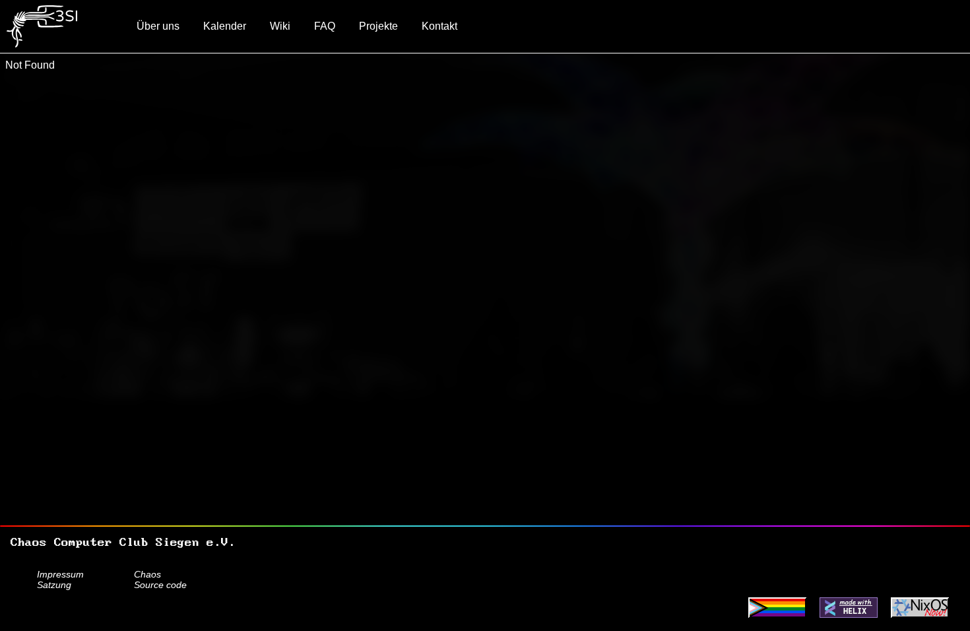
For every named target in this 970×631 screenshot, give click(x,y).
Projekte (378, 26)
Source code (160, 585)
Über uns (158, 26)
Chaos (147, 574)
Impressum (60, 574)
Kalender (224, 26)
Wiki (280, 26)
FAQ (324, 26)
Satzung (54, 585)
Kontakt (439, 26)
